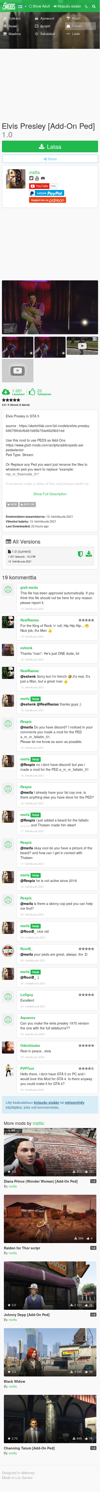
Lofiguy (26, 994)
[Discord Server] (43, 177)
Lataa (53, 146)
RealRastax (29, 620)
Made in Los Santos (17, 1477)
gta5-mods (29, 587)
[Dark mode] (86, 6)
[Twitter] (31, 177)
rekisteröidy (75, 1102)
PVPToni (27, 1068)
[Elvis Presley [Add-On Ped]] (50, 307)
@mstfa (26, 727)
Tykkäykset (44, 394)
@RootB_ (28, 931)
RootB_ (26, 948)
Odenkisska (30, 1045)
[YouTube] (37, 177)
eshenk (26, 647)
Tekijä (35, 699)
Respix (26, 721)
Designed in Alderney (18, 1472)
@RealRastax (48, 704)
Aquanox (27, 1017)
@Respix (27, 764)
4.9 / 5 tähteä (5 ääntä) (16, 404)
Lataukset (18, 394)
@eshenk (28, 676)
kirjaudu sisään (46, 1102)
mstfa (34, 172)
